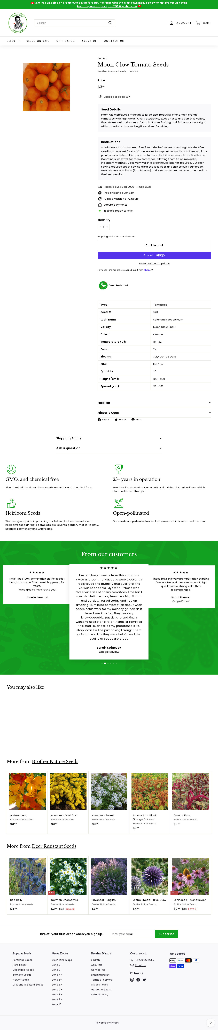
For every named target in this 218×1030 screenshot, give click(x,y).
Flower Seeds (21, 979)
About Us (89, 41)
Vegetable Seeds (23, 970)
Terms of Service (101, 979)
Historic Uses (108, 412)
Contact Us (114, 41)
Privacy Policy (99, 984)
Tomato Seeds (22, 974)
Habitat (104, 403)
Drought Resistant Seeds (28, 984)
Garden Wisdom (101, 989)
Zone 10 (56, 1004)
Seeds (12, 41)
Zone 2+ (57, 965)
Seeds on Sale (38, 41)
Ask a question (68, 448)
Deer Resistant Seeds (54, 846)
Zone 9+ (57, 999)
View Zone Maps (62, 960)
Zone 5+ (57, 979)
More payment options (154, 263)
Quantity (104, 220)
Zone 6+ (57, 984)
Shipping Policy (68, 438)
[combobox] (74, 22)
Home (101, 58)
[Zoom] (46, 87)
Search (95, 960)
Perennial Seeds (23, 960)
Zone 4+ (57, 974)
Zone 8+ (57, 994)
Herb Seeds (20, 965)
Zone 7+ (57, 989)
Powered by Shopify (107, 1022)
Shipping (103, 236)
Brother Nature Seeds (112, 71)
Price (101, 80)
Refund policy (99, 994)
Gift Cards (65, 41)
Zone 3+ (57, 970)
